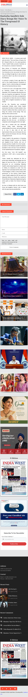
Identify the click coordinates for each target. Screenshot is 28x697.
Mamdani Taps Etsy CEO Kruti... (12, 621)
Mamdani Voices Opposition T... (12, 633)
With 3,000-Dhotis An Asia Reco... (13, 318)
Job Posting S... (12, 589)
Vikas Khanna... (13, 596)
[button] (14, 335)
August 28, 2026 (13, 591)
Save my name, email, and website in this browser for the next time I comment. (9, 242)
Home (2, 10)
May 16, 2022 (5, 53)
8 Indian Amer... (13, 602)
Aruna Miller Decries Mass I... (12, 625)
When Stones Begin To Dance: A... (13, 296)
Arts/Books (8, 10)
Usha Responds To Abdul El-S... (12, 629)
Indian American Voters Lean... (12, 618)
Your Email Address (7, 536)
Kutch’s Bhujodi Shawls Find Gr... (13, 274)
